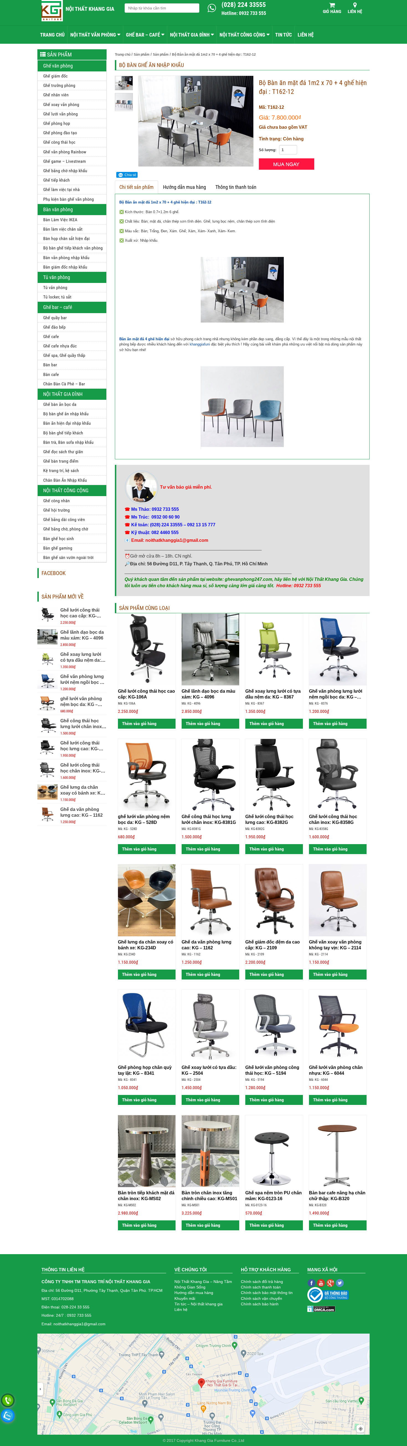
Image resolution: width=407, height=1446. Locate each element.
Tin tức (283, 35)
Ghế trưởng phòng (59, 85)
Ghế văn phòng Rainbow (64, 151)
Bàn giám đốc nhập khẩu (65, 267)
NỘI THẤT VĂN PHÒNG (93, 35)
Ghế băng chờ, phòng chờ (65, 529)
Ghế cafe (51, 336)
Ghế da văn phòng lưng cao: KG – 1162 (206, 945)
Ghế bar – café (57, 307)
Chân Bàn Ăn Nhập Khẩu (65, 480)
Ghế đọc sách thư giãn (63, 451)
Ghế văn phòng (58, 66)
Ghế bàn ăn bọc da (59, 404)
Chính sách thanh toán (261, 1287)
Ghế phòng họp (56, 123)
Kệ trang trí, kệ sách (61, 470)
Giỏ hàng (332, 11)
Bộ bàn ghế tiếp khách (63, 432)
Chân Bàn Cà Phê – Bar (64, 383)
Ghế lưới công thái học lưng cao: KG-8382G (79, 749)
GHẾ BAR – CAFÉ (143, 35)
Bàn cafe (51, 374)
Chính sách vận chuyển (261, 1298)
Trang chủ (52, 35)
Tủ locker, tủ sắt (57, 297)
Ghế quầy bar (55, 317)
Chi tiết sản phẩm (136, 187)
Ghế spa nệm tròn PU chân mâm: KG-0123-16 (273, 1195)
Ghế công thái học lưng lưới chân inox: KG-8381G (81, 726)
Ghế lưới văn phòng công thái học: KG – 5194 (272, 1070)
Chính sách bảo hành (260, 1304)
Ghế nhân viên (56, 94)
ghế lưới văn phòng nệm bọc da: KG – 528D (81, 704)
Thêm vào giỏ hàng (138, 723)
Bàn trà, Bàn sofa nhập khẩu (68, 442)
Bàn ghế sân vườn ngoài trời (68, 557)
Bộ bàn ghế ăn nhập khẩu (66, 413)
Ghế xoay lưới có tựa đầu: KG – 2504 (209, 1070)
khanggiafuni (200, 344)
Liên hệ (355, 11)
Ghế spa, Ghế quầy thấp (64, 355)
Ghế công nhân (56, 500)
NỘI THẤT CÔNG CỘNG (242, 35)
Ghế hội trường (56, 510)
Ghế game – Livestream (64, 161)
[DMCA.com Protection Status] (321, 1308)
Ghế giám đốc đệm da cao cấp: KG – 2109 (272, 945)
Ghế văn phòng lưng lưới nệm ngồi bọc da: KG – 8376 (83, 682)
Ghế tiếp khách (56, 180)
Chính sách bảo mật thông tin (267, 1292)
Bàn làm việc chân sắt (63, 229)
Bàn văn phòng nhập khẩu (66, 257)
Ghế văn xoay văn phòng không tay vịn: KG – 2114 (335, 945)
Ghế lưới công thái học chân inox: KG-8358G (80, 771)
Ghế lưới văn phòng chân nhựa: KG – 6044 (336, 1070)
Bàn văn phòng (58, 209)
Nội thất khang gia (90, 9)
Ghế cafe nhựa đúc (60, 346)
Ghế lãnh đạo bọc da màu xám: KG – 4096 (208, 694)
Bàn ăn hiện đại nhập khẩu (67, 423)
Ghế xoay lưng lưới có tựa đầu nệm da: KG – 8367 (80, 660)
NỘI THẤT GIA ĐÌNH (190, 35)
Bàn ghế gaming (57, 548)
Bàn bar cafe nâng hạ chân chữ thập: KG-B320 (337, 1195)
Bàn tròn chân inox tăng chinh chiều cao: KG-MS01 (209, 1195)
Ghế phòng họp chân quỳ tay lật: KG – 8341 (145, 1070)
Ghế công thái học (59, 142)
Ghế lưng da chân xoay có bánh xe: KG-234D (82, 793)
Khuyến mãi (184, 1298)
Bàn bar (50, 364)
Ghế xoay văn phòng (61, 104)
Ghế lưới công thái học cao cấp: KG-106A (79, 616)
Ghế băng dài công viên (64, 519)
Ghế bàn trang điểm (60, 461)
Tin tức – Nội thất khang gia (198, 1304)
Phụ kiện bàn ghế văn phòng (68, 199)
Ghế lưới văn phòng (60, 114)
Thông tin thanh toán (235, 187)
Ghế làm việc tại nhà (61, 189)
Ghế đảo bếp (54, 327)
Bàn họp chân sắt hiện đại (66, 238)
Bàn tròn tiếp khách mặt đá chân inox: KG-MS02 (146, 1195)
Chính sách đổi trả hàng (262, 1281)
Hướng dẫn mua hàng (184, 187)
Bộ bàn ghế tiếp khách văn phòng (73, 248)
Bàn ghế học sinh (58, 538)
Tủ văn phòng (56, 277)
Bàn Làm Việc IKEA (60, 219)
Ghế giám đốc (55, 76)
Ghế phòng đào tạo (60, 132)
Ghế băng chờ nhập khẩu (65, 170)
